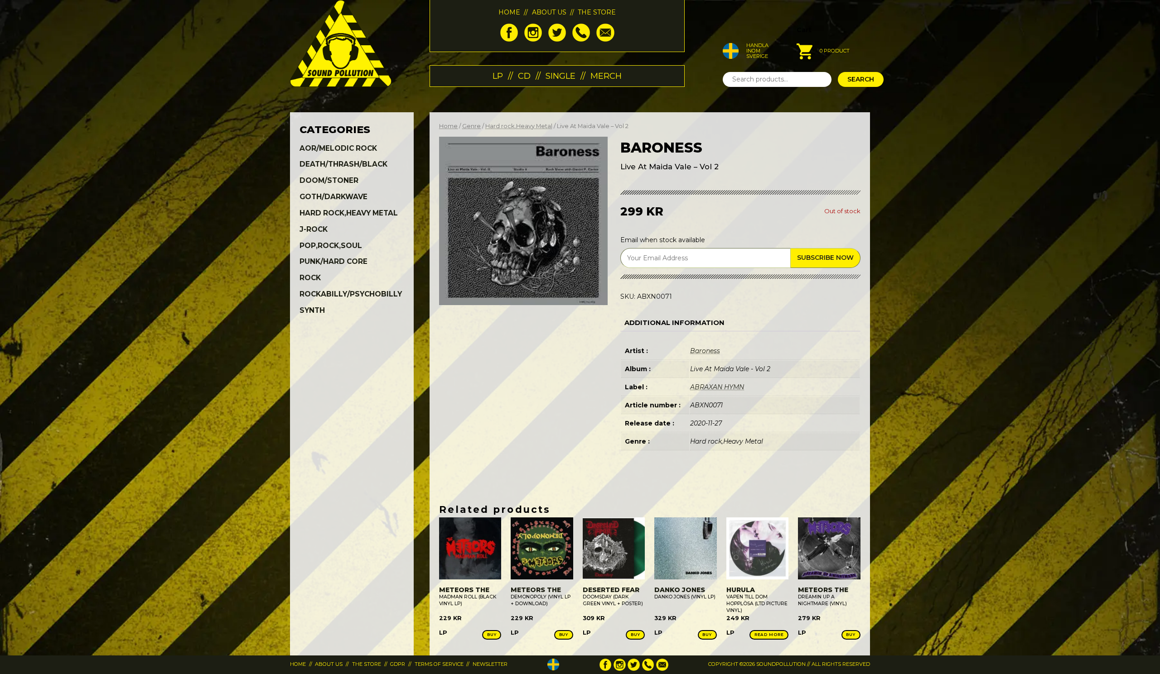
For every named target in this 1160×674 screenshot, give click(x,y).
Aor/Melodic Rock (338, 148)
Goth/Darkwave (333, 196)
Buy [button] (492, 634)
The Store (597, 12)
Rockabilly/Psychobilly (351, 294)
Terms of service (439, 664)
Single (560, 76)
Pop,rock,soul (331, 245)
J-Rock (314, 229)
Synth (312, 310)
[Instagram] (533, 39)
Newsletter (490, 664)
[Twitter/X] (557, 39)
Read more (769, 634)
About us (549, 12)
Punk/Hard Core (333, 261)
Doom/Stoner (329, 180)
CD (524, 76)
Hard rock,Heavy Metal (518, 126)
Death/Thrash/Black (343, 164)
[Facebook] (509, 39)
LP (498, 76)
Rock (310, 277)
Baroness (705, 351)
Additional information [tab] (674, 323)
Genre (471, 126)
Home (509, 12)
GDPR (397, 664)
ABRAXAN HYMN (717, 387)
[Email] (605, 39)
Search (860, 79)
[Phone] (581, 39)
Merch (606, 76)
